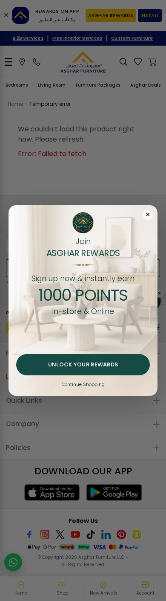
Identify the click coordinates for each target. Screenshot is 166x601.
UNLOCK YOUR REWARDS (83, 364)
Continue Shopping (83, 384)
